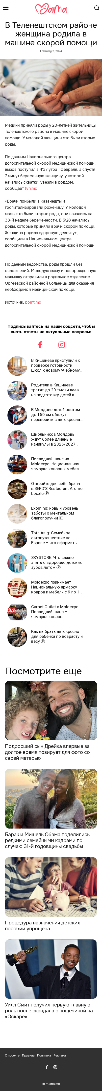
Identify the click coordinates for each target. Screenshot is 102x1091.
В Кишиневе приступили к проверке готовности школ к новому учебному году (55, 365)
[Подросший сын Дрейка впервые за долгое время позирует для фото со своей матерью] (51, 710)
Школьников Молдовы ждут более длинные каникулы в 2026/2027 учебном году (53, 439)
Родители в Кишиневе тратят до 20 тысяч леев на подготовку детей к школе (55, 390)
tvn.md (31, 188)
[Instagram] (62, 345)
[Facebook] (40, 345)
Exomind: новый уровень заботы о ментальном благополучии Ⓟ (54, 513)
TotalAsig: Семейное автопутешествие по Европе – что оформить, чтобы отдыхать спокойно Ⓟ (57, 537)
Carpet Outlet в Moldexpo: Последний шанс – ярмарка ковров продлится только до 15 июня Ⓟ (55, 611)
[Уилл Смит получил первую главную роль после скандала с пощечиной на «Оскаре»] (51, 969)
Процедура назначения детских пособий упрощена (42, 926)
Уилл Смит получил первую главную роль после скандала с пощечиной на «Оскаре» (49, 1011)
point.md (33, 302)
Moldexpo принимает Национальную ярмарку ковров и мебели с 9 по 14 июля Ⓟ (56, 587)
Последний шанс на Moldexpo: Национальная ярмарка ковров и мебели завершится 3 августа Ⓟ (56, 463)
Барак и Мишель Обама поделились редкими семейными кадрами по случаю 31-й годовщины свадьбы (47, 840)
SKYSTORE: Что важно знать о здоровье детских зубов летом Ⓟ (56, 562)
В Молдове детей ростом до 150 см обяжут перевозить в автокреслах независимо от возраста (56, 414)
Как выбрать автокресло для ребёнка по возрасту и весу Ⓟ (57, 636)
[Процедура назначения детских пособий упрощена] (51, 887)
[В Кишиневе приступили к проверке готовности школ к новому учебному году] (17, 366)
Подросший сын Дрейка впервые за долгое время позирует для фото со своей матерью (47, 752)
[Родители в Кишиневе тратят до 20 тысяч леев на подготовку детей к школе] (17, 390)
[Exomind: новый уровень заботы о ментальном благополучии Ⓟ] (17, 514)
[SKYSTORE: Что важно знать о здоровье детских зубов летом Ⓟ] (17, 563)
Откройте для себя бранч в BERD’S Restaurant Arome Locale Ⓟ (56, 488)
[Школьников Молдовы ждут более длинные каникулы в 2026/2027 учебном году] (17, 440)
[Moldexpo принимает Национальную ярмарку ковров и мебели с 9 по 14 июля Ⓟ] (17, 588)
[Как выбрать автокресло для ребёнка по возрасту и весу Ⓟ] (17, 637)
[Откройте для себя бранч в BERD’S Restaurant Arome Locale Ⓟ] (17, 489)
